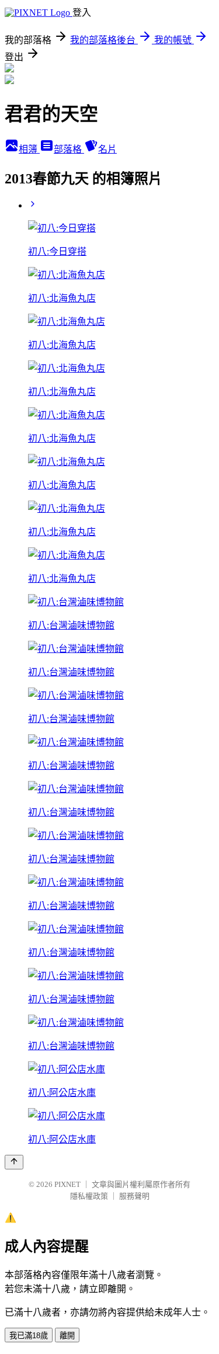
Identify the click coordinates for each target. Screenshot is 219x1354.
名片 (107, 149)
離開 (67, 1335)
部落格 (69, 149)
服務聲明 (134, 1196)
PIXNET (67, 1184)
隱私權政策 (89, 1196)
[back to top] (14, 1162)
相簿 (29, 149)
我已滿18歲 (28, 1335)
